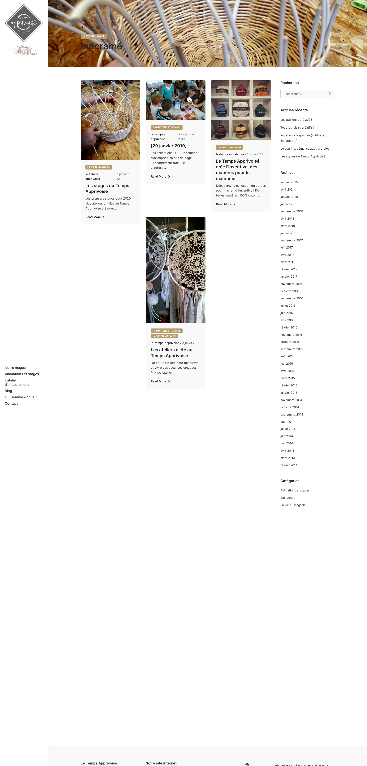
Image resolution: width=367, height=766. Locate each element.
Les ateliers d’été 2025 (296, 119)
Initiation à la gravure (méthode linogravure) (302, 138)
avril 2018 (287, 218)
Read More (93, 217)
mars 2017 (287, 262)
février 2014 (288, 465)
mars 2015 (287, 378)
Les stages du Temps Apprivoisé (302, 156)
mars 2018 (287, 226)
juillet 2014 (288, 429)
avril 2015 (287, 371)
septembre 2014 (291, 414)
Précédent (92, 27)
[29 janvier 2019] (169, 145)
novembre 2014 (291, 400)
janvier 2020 (289, 197)
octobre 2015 (289, 342)
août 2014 (287, 422)
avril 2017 (287, 255)
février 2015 (288, 385)
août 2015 (287, 356)
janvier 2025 (289, 182)
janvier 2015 (288, 392)
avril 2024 (287, 189)
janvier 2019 (289, 204)
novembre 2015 (291, 335)
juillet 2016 (288, 305)
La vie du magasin (94, 36)
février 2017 (288, 269)
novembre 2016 (291, 284)
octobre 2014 (289, 407)
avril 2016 (287, 320)
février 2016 (288, 327)
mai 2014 (286, 443)
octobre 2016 (289, 291)
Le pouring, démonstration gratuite (304, 148)
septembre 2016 (291, 298)
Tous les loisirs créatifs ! (297, 127)
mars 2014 (287, 458)
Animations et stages (167, 127)
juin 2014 (286, 436)
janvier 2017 (288, 276)
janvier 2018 (289, 233)
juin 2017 (286, 247)
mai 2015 (286, 363)
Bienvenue (287, 498)
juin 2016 (286, 313)
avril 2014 (287, 450)
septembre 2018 (291, 211)
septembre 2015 (291, 349)
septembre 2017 (291, 240)
